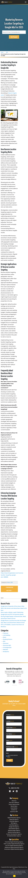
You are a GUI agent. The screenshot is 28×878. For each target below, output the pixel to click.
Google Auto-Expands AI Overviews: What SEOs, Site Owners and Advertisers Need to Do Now (14, 608)
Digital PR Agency (14, 819)
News (8, 582)
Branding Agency (14, 825)
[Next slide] (22, 682)
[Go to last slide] (5, 682)
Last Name (10, 721)
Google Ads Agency (14, 826)
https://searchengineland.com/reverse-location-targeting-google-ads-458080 (12, 575)
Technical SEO (7, 645)
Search (2, 598)
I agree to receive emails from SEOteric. (12, 755)
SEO (7, 52)
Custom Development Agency (14, 834)
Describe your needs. (12, 746)
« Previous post (9, 587)
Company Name (11, 727)
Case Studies (14, 808)
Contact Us (14, 809)
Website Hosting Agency (14, 832)
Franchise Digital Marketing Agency (14, 842)
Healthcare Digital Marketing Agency (14, 847)
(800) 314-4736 (14, 788)
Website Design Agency (14, 830)
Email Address (10, 734)
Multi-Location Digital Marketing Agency (14, 843)
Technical (5, 643)
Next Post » (9, 590)
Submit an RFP (14, 811)
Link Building (6, 635)
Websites (5, 649)
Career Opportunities (14, 804)
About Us (14, 800)
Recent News (14, 806)
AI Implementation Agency (14, 835)
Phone (9, 740)
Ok (14, 876)
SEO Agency (14, 823)
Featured (5, 633)
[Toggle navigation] (25, 2)
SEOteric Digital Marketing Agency (12, 867)
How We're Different (14, 802)
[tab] (11, 685)
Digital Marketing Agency (14, 817)
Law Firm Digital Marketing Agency (14, 845)
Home (2, 52)
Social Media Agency (14, 828)
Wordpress (6, 651)
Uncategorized (7, 647)
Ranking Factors (7, 639)
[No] (26, 873)
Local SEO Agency (14, 821)
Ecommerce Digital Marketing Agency (14, 849)
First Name (10, 714)
